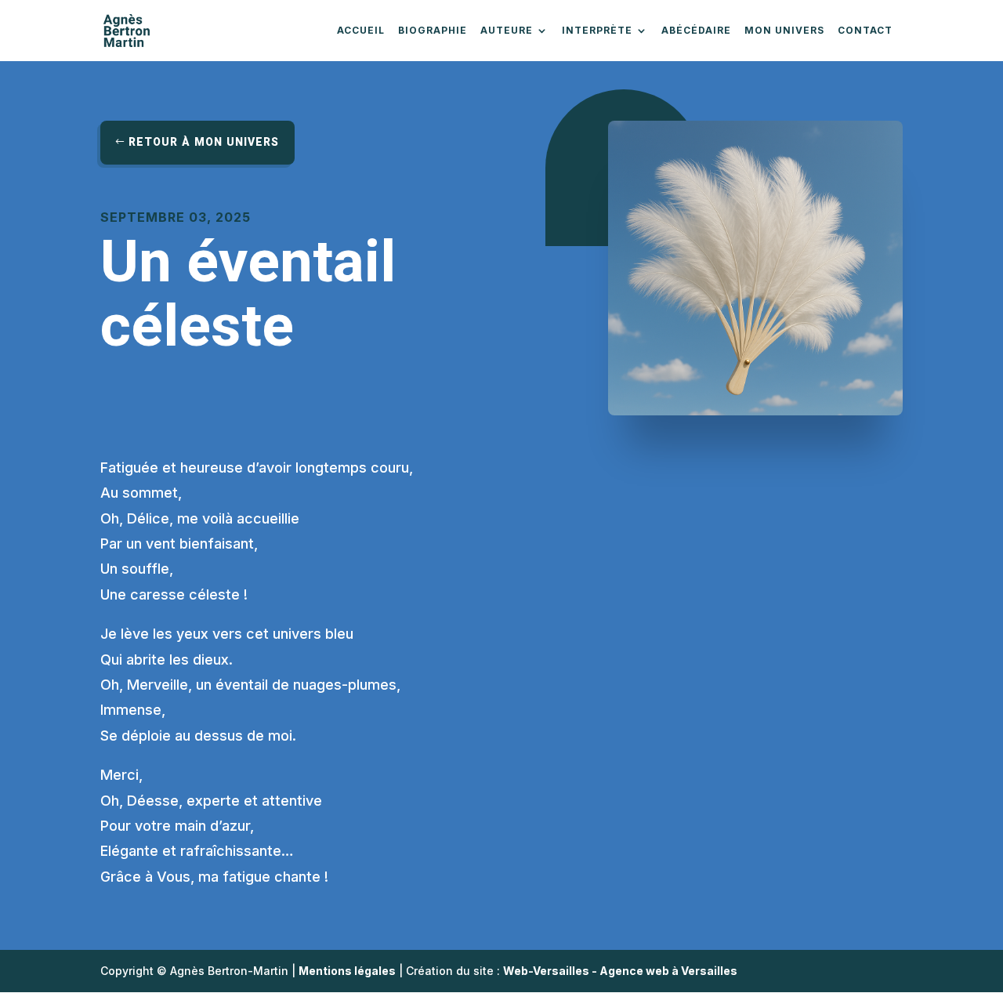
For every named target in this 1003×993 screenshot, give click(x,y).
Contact (865, 31)
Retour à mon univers (204, 142)
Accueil (361, 31)
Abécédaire (696, 31)
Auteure (506, 31)
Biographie (432, 31)
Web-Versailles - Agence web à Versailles (620, 970)
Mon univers (784, 31)
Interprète (597, 31)
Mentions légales (347, 970)
